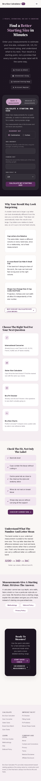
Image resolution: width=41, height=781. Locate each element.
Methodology (12, 605)
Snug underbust (11, 142)
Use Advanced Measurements (19, 667)
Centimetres (15, 135)
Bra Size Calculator (13, 3)
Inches (27, 135)
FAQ (3, 746)
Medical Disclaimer (28, 754)
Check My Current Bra (19, 512)
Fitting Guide (26, 719)
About (24, 740)
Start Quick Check (19, 661)
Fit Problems (26, 722)
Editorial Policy (28, 605)
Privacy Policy (20, 610)
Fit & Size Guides (7, 739)
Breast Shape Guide (28, 726)
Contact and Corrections (30, 744)
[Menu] (37, 4)
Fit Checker (26, 716)
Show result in (11, 172)
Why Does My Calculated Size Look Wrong (19, 310)
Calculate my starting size (20, 184)
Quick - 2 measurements (13, 102)
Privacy (24, 747)
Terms (24, 751)
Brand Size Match (8, 726)
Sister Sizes (6, 722)
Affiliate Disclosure (28, 758)
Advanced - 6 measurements (29, 102)
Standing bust (10, 157)
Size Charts (6, 729)
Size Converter (7, 719)
